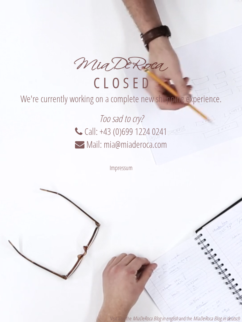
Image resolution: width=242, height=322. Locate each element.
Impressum (121, 168)
